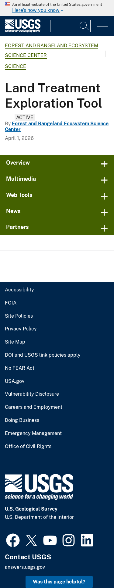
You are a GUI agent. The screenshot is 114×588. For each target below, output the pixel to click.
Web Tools (19, 195)
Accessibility (19, 290)
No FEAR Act (19, 368)
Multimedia (21, 179)
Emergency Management (33, 433)
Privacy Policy (21, 329)
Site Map (15, 342)
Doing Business (22, 420)
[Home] (22, 31)
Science (15, 66)
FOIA (10, 303)
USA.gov (14, 381)
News (13, 211)
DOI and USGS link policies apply (43, 355)
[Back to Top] (92, 566)
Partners (17, 227)
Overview (18, 162)
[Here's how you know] (57, 8)
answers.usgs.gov (25, 567)
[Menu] (102, 26)
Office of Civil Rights (28, 446)
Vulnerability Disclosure (32, 394)
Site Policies (19, 316)
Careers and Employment (33, 407)
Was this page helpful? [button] (59, 582)
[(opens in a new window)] (13, 539)
